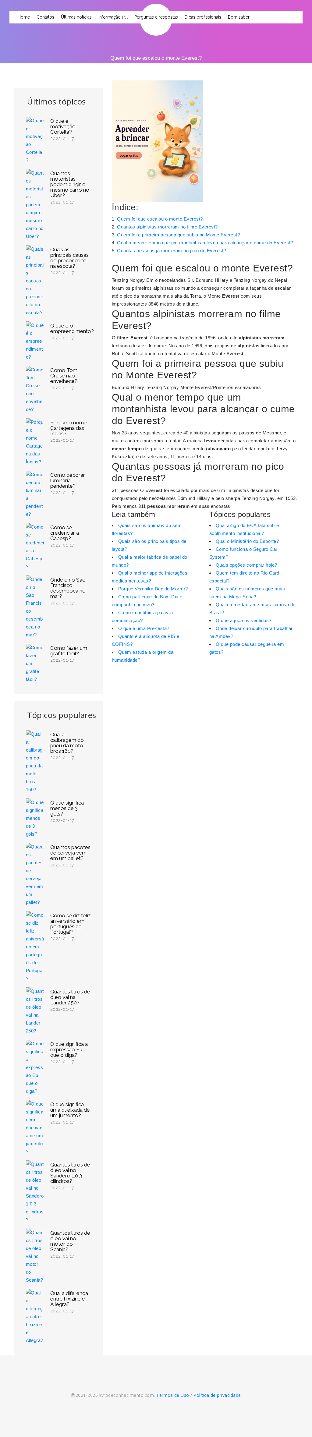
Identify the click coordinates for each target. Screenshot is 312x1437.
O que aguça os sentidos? (243, 620)
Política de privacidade (217, 1395)
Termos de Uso (172, 1395)
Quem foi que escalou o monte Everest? (160, 218)
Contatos (45, 17)
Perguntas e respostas (156, 17)
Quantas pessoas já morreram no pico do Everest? (171, 250)
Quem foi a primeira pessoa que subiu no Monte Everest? (178, 234)
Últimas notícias (76, 17)
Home (24, 17)
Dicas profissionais (203, 17)
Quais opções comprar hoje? (246, 565)
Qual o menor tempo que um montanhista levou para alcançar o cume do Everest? (205, 242)
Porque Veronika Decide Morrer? (153, 588)
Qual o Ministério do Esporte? (247, 541)
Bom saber (239, 17)
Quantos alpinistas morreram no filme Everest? (167, 226)
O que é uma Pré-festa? (143, 628)
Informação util (113, 17)
